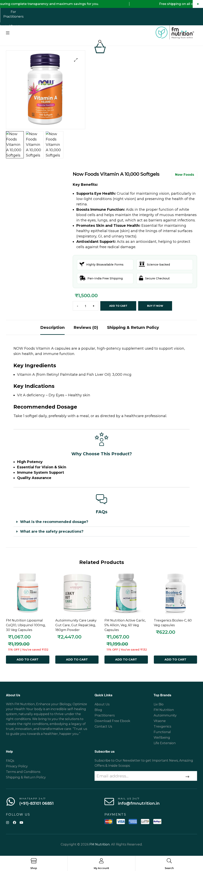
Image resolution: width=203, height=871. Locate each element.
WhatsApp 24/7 (32, 798)
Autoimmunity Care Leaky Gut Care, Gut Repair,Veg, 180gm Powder (76, 625)
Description (52, 327)
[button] (75, 59)
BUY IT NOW (155, 305)
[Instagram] (7, 822)
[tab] (52, 327)
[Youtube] (21, 822)
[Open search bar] (100, 41)
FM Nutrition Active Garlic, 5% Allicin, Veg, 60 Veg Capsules (125, 625)
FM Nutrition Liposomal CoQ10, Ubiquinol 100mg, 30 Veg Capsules (26, 625)
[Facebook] (14, 822)
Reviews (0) (86, 327)
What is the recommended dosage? (54, 522)
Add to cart (118, 305)
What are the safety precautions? (51, 531)
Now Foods (184, 174)
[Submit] (187, 777)
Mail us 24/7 (129, 798)
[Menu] (7, 32)
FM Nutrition (99, 844)
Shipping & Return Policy (133, 327)
